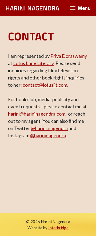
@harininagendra (48, 135)
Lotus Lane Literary (33, 63)
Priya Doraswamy (68, 56)
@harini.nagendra (49, 128)
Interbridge (58, 227)
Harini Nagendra (32, 8)
